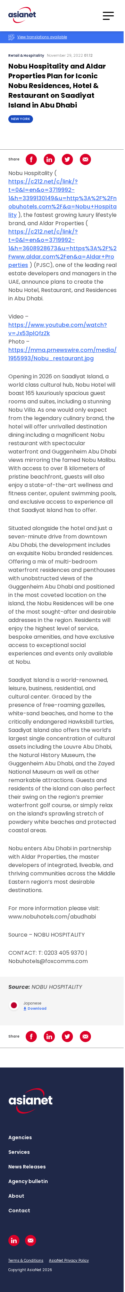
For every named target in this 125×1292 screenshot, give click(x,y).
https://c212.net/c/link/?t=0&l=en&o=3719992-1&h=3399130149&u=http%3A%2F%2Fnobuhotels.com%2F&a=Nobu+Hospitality (62, 198)
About (16, 1195)
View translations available (42, 37)
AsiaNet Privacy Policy (69, 1260)
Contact (19, 1210)
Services (19, 1152)
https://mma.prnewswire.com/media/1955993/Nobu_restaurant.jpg (62, 354)
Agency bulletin (28, 1181)
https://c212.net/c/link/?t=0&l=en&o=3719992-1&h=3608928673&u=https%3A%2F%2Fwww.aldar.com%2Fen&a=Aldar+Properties (62, 248)
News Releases (27, 1166)
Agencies (20, 1137)
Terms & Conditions (25, 1260)
